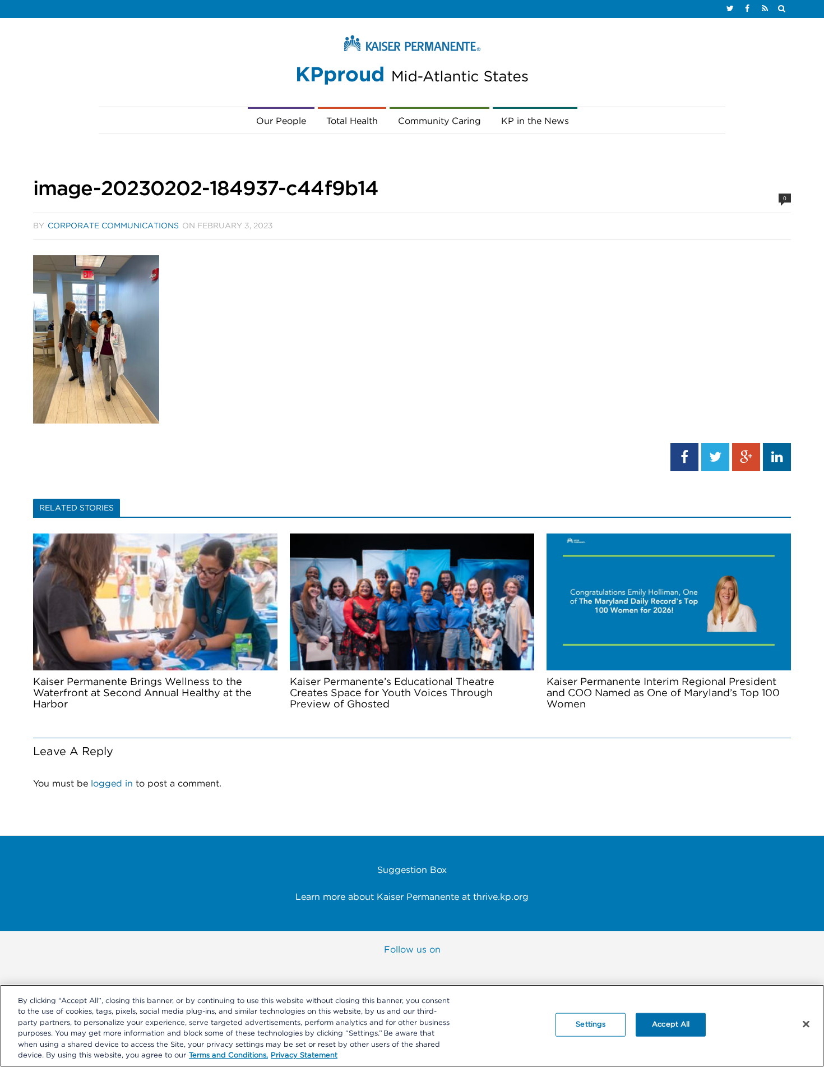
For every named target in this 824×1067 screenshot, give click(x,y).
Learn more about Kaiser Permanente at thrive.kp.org (412, 897)
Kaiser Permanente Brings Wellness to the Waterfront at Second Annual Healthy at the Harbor (142, 693)
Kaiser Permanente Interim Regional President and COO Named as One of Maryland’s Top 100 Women (663, 693)
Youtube (435, 971)
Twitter (389, 971)
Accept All (670, 1024)
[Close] (806, 1024)
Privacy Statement (304, 1055)
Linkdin (481, 971)
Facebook (343, 971)
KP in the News (535, 121)
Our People (281, 121)
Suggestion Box (412, 870)
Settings (590, 1024)
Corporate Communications (113, 226)
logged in (112, 783)
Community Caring (439, 121)
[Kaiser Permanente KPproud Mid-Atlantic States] (412, 62)
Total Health (352, 121)
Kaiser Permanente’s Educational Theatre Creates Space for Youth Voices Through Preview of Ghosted (392, 693)
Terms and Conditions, (228, 1055)
